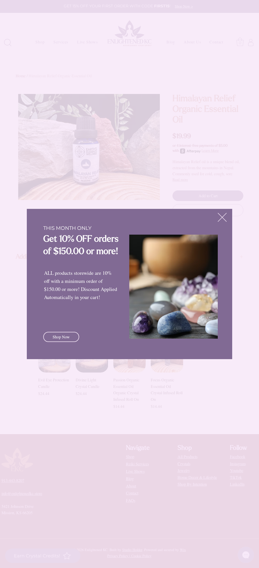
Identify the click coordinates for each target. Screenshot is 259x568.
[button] (222, 217)
